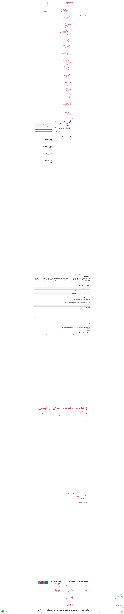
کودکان (72, 589)
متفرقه (72, 593)
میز (72, 594)
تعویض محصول (57, 585)
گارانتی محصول (57, 586)
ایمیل (88, 323)
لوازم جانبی (71, 590)
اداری (72, 583)
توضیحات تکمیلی (81, 274)
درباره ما (85, 584)
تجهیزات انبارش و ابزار (69, 585)
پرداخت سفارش (57, 584)
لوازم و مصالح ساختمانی (69, 592)
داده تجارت (41, 610)
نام (89, 319)
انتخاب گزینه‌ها (85, 503)
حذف (47, 126)
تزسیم (72, 586)
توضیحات (86, 274)
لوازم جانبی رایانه (58, 131)
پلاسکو (72, 584)
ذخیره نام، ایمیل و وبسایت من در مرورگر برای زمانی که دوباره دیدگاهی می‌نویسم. (75, 327)
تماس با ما (85, 583)
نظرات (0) (77, 274)
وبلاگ (86, 585)
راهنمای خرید (85, 586)
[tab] (86, 274)
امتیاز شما (88, 304)
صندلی (72, 600)
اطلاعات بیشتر (78, 415)
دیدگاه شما (87, 307)
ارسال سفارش (57, 583)
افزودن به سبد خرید (48, 133)
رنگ (50, 124)
